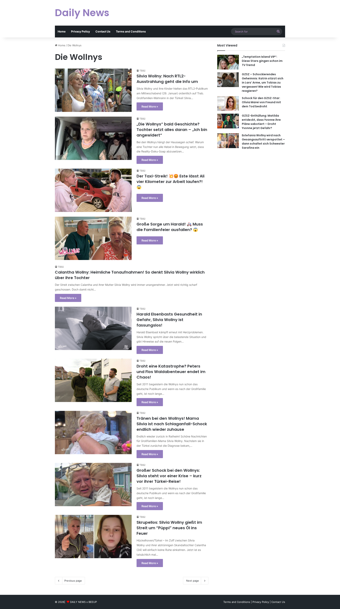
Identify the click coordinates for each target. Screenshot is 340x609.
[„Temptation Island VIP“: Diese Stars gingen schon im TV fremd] (228, 62)
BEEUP (93, 601)
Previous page (73, 580)
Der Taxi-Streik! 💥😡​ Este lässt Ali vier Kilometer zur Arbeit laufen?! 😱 (170, 181)
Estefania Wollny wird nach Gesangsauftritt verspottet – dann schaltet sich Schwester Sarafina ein (263, 141)
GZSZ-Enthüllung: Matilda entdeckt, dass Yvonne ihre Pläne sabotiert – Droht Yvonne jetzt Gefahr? (261, 122)
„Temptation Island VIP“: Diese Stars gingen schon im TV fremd (262, 61)
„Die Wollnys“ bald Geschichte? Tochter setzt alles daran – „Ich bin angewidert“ (172, 129)
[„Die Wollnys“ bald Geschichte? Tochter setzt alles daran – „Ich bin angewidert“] (93, 138)
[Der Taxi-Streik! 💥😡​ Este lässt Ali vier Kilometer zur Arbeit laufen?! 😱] (93, 190)
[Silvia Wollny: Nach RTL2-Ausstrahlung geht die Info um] (93, 90)
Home (62, 31)
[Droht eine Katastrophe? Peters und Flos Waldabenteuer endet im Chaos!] (93, 380)
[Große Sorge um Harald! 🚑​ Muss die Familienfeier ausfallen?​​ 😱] (93, 238)
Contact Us (102, 31)
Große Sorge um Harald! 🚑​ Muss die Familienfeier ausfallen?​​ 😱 (170, 226)
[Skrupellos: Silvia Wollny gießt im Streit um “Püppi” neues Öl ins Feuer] (93, 536)
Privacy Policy (80, 31)
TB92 (142, 70)
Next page (192, 580)
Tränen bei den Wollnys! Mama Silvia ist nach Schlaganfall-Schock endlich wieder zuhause (172, 424)
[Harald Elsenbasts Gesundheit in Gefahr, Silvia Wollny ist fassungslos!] (93, 328)
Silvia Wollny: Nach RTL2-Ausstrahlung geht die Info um (167, 78)
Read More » (149, 106)
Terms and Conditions (131, 31)
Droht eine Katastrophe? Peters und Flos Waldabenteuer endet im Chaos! (171, 371)
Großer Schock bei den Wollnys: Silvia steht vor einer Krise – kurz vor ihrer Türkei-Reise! (169, 476)
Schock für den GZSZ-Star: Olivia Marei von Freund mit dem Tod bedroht (261, 102)
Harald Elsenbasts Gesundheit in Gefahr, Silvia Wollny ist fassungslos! (169, 319)
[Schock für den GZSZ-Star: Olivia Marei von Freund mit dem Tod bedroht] (228, 103)
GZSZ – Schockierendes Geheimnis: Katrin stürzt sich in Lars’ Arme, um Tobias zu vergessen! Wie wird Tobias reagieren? (262, 82)
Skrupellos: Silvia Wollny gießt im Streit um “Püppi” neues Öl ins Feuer (169, 528)
